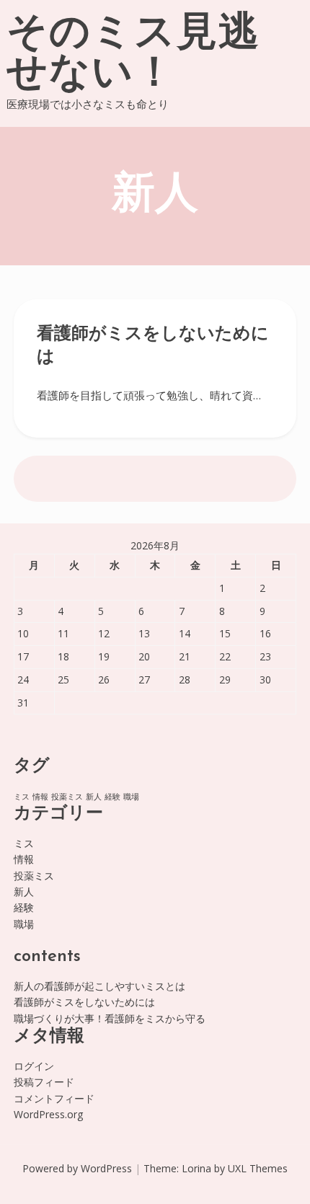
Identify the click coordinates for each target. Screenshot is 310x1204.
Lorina (196, 1168)
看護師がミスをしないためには (84, 1002)
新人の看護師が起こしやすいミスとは (99, 986)
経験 (112, 797)
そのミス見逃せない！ (133, 54)
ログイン (34, 1066)
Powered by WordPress (77, 1168)
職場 (131, 797)
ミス (22, 797)
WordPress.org (48, 1114)
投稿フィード (44, 1082)
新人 (94, 797)
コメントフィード (54, 1098)
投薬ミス (67, 797)
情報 (40, 797)
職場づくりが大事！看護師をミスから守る (109, 1018)
